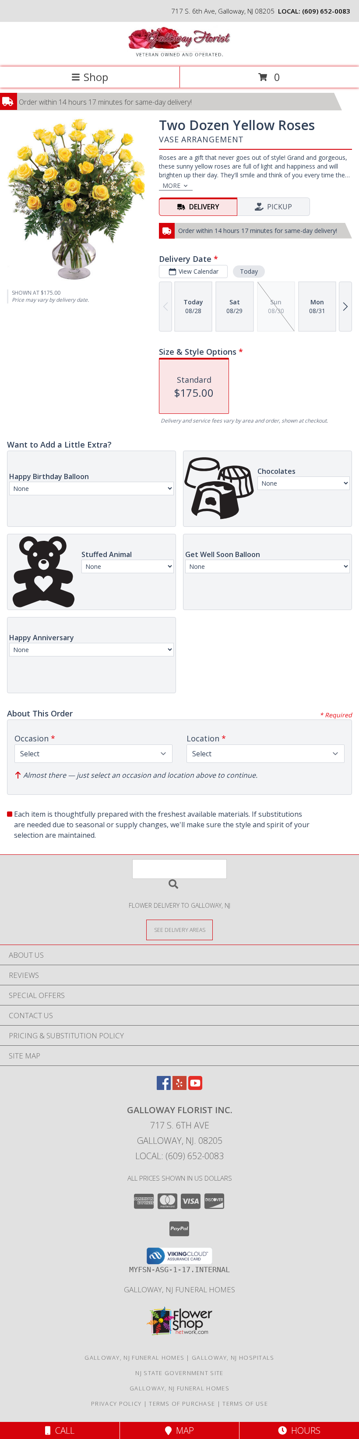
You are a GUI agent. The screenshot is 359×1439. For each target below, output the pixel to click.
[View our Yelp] (179, 1087)
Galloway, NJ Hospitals (233, 1357)
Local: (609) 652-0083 (179, 1156)
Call (62, 1430)
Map (183, 1430)
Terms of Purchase (182, 1403)
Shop (96, 77)
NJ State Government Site (179, 1373)
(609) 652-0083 (326, 11)
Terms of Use (245, 1403)
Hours (303, 1430)
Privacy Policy (116, 1403)
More (171, 185)
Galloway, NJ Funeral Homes (179, 1289)
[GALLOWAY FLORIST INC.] (179, 54)
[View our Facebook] (164, 1087)
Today (249, 271)
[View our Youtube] (195, 1087)
